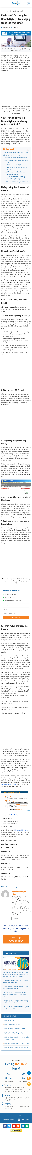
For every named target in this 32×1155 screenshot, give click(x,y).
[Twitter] (9, 1126)
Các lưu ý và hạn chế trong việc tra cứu (16, 182)
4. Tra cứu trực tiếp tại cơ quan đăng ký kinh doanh (16, 173)
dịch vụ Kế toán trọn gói (8, 784)
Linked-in (15, 918)
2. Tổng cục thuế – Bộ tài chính (16, 165)
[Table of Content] (28, 149)
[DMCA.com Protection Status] (16, 1131)
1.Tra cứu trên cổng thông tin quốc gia (17, 161)
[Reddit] (18, 1126)
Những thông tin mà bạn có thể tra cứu (16, 152)
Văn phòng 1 (8, 1085)
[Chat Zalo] (29, 1073)
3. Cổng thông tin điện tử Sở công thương (17, 168)
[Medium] (27, 1126)
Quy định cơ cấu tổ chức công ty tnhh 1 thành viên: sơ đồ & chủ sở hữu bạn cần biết (15, 995)
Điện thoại (8, 1078)
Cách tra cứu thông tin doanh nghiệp (15, 158)
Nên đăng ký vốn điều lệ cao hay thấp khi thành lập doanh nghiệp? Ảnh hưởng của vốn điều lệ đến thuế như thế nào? (15, 975)
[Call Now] (29, 1078)
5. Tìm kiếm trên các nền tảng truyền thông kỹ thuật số (16, 178)
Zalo (23, 1078)
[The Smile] (16, 3)
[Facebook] (5, 1126)
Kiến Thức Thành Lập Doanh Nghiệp (15, 11)
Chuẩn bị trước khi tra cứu (12, 155)
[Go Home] (29, 1084)
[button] (28, 3)
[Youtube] (14, 1126)
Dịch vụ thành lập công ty (21, 830)
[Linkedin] (23, 1126)
